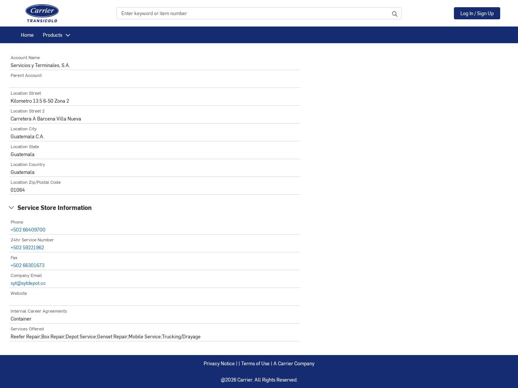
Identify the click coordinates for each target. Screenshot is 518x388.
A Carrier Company (293, 363)
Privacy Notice (219, 363)
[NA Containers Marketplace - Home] (42, 13)
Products (52, 34)
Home (27, 34)
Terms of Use (255, 363)
